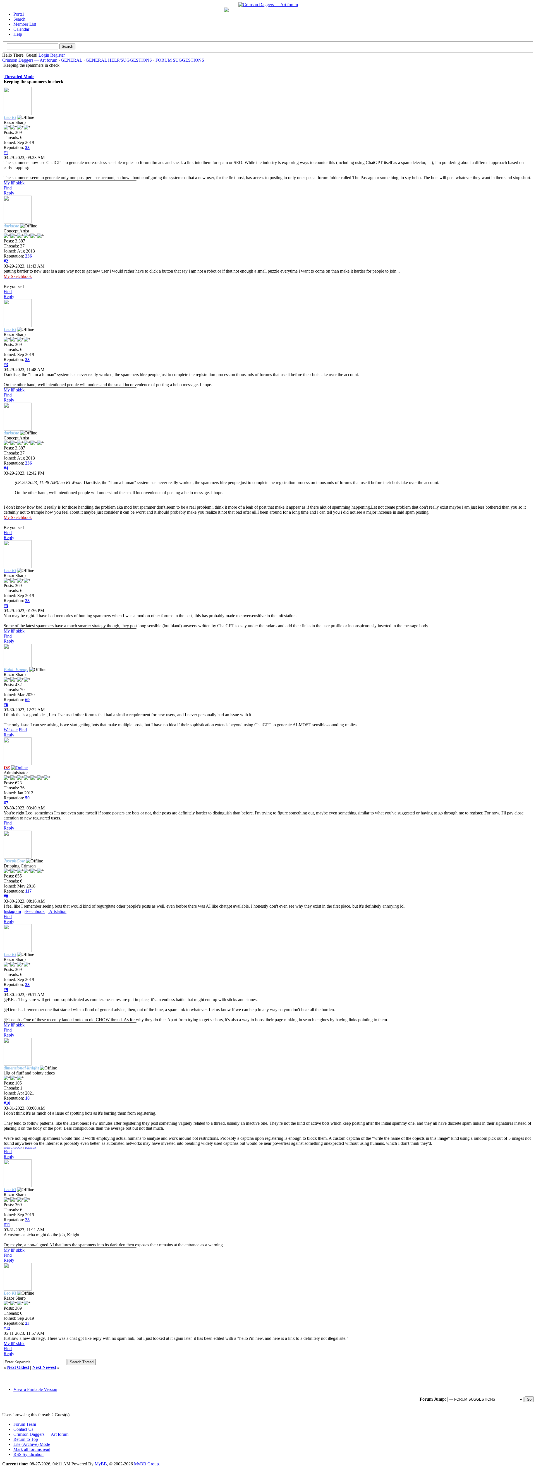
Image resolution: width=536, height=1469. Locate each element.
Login (44, 55)
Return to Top (25, 1439)
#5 (6, 605)
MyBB (101, 1463)
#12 (7, 1328)
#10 (7, 1103)
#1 (6, 152)
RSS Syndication (28, 1454)
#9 (6, 989)
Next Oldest (18, 1367)
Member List (24, 24)
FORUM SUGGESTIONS (179, 60)
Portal (18, 14)
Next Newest (44, 1367)
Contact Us (23, 1429)
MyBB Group (146, 1463)
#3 (6, 364)
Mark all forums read (31, 1449)
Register (57, 55)
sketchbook (35, 911)
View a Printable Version (35, 1389)
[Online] (19, 767)
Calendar (21, 29)
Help (17, 34)
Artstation (57, 911)
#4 (6, 468)
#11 (7, 1224)
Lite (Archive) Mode (31, 1444)
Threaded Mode (19, 76)
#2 (6, 261)
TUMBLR (30, 1147)
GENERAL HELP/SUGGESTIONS (119, 60)
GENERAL (71, 60)
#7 (6, 802)
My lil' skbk (14, 183)
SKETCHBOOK (13, 1147)
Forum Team (24, 1424)
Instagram (12, 911)
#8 (6, 896)
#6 (6, 704)
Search (19, 19)
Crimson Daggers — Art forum (29, 60)
